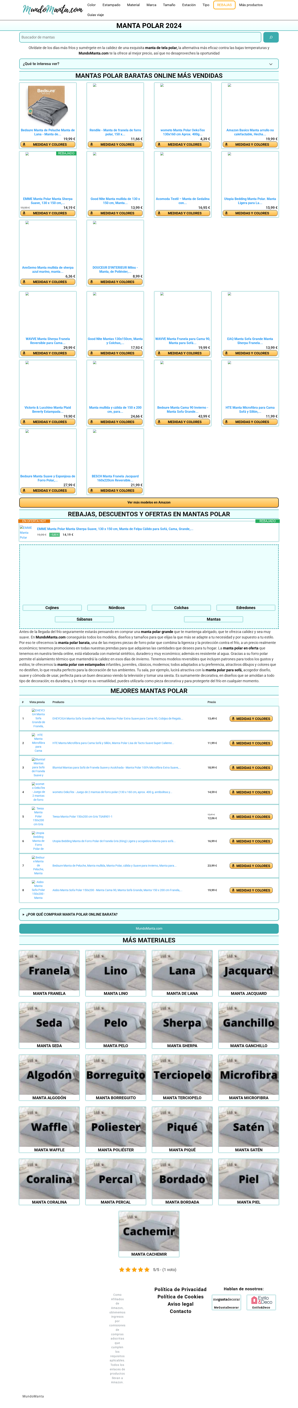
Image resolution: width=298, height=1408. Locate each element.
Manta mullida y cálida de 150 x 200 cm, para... (115, 410)
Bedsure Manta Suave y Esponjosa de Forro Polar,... (47, 478)
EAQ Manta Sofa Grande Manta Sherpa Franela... (250, 341)
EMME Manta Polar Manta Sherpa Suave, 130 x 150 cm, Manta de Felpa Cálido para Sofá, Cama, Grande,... (115, 529)
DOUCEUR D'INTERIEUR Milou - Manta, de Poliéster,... (115, 270)
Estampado (111, 5)
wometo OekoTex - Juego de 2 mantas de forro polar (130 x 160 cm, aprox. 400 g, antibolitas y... (112, 792)
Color (91, 5)
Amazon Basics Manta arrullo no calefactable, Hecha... (250, 132)
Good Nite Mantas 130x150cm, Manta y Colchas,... (115, 341)
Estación (189, 5)
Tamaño (169, 5)
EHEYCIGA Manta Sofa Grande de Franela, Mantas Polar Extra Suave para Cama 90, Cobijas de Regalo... (118, 718)
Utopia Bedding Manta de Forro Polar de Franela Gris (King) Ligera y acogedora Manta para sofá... (114, 841)
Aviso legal (181, 1304)
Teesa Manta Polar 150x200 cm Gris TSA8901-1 (83, 816)
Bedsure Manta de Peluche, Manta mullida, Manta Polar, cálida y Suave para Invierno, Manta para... (115, 865)
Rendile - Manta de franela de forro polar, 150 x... (115, 132)
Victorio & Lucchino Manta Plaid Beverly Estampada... (48, 410)
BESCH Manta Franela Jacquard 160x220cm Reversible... (115, 478)
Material (133, 5)
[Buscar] (271, 37)
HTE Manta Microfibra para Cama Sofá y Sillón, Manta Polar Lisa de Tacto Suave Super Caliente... (113, 743)
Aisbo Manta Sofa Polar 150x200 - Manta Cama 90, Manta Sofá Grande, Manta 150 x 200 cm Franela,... (117, 890)
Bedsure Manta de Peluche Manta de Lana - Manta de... (48, 132)
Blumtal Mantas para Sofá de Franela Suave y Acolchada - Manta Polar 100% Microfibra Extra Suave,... (117, 767)
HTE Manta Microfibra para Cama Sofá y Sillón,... (250, 410)
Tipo (206, 5)
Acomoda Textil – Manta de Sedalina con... (183, 201)
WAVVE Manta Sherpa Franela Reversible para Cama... (48, 341)
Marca (151, 5)
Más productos (251, 5)
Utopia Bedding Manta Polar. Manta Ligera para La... (250, 201)
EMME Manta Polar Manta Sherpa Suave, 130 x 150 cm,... (48, 201)
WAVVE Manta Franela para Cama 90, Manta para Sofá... (182, 341)
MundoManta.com (149, 928)
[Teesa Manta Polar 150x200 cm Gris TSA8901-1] (38, 817)
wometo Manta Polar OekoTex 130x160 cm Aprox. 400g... (183, 132)
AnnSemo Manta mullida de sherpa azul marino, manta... (48, 270)
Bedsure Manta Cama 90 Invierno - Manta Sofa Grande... (182, 410)
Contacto (181, 1311)
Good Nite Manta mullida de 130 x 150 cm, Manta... (115, 201)
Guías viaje (95, 15)
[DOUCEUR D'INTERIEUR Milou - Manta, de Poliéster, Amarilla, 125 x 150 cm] (115, 243)
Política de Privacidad (180, 1289)
